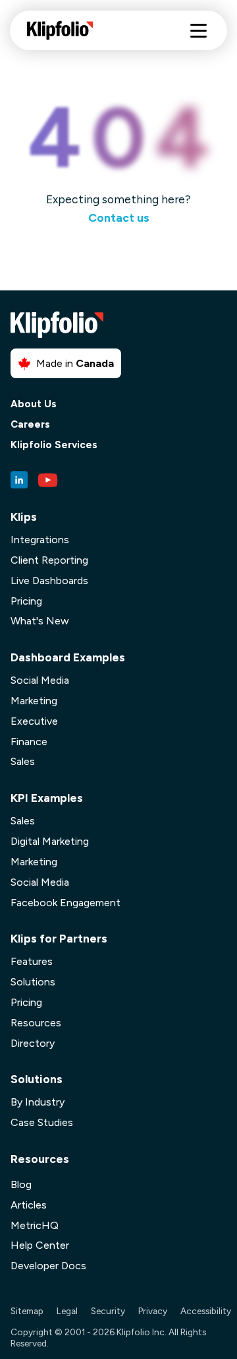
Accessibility (205, 1311)
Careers (30, 425)
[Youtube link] (48, 479)
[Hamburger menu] (198, 31)
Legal (67, 1311)
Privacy (152, 1311)
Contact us (118, 217)
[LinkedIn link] (19, 479)
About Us (34, 404)
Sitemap (27, 1311)
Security (108, 1311)
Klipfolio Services (54, 445)
